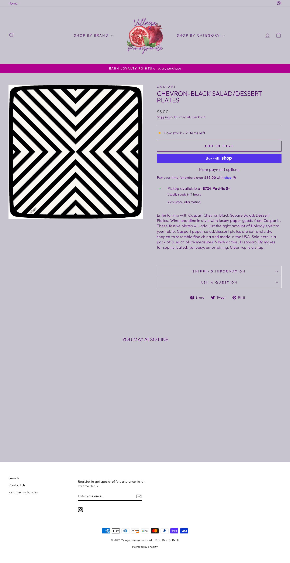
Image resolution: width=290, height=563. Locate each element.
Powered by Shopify (145, 546)
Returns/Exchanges (23, 492)
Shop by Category (199, 35)
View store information (184, 202)
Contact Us (16, 485)
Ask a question (219, 282)
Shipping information (219, 271)
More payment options (219, 169)
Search (13, 478)
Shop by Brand (92, 35)
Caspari (166, 87)
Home (13, 3)
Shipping (163, 117)
